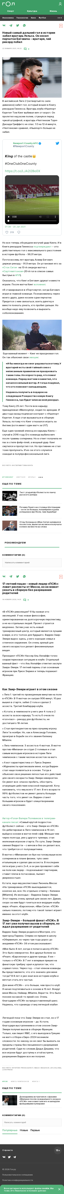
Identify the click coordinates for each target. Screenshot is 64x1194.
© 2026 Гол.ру (9, 1170)
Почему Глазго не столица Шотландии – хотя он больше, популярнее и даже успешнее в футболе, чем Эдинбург (39, 509)
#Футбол (20, 477)
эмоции (33, 357)
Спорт (10, 11)
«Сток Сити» (9, 267)
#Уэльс (31, 477)
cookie (45, 1189)
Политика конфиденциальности (17, 1180)
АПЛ (17, 275)
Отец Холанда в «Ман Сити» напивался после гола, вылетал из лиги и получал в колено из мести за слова (40, 524)
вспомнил (39, 284)
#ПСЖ (5, 1081)
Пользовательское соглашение (17, 1175)
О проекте (7, 1150)
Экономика (8, 18)
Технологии (22, 18)
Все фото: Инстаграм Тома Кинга (17, 465)
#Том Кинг (7, 477)
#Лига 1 (35, 1081)
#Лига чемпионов (20, 1081)
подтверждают (42, 247)
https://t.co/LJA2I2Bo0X (22, 171)
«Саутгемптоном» (13, 271)
